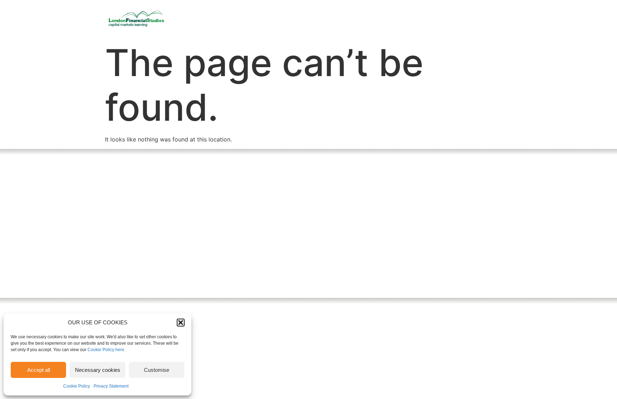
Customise (156, 370)
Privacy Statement (111, 386)
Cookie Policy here (105, 349)
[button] (180, 322)
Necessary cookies (97, 370)
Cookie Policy (76, 386)
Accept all (38, 370)
